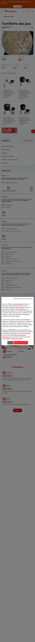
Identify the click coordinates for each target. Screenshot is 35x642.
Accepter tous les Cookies (21, 342)
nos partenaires (18, 304)
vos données (21, 309)
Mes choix (10, 342)
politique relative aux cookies (13, 338)
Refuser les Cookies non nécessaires (23, 298)
